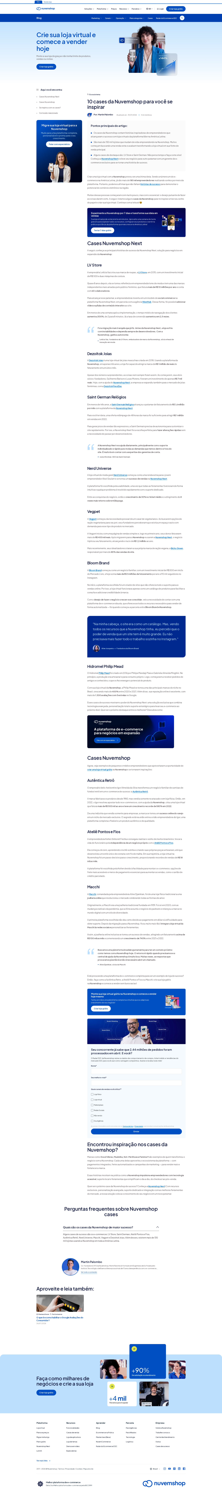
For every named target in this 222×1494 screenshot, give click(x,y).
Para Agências (131, 1428)
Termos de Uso (128, 1126)
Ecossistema (94, 94)
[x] (174, 1469)
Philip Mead (104, 673)
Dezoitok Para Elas (113, 386)
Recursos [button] (123, 9)
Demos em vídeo (73, 1446)
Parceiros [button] (135, 9)
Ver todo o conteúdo (89, 1272)
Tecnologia (130, 1437)
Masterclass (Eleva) (103, 1437)
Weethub (146, 301)
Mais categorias (136, 18)
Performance (57, 1314)
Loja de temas (71, 1442)
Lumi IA (39, 1451)
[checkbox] (136, 1108)
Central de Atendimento (165, 1437)
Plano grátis (41, 1442)
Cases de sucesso (163, 1446)
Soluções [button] (88, 9)
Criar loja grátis (176, 9)
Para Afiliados (131, 1432)
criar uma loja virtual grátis (99, 769)
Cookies (79, 1469)
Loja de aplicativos (73, 1437)
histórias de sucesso (150, 184)
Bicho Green (177, 548)
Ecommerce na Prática (105, 1432)
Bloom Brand (95, 570)
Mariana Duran (43, 1314)
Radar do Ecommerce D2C (166, 18)
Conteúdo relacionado (48, 113)
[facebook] (184, 1469)
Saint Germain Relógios (123, 404)
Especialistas (71, 1451)
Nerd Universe (120, 475)
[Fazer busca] (182, 18)
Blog (39, 17)
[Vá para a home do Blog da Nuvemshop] (45, 10)
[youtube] (169, 1469)
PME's (38, 2)
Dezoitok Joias (96, 360)
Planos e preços (43, 1432)
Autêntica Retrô (140, 791)
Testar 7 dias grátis (102, 230)
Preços (114, 9)
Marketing (95, 18)
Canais (108, 18)
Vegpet (92, 519)
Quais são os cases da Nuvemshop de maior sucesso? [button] (98, 1227)
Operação (120, 18)
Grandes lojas (48, 2)
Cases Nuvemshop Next (49, 96)
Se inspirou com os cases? (50, 107)
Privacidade (139, 1126)
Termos (61, 1469)
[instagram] (164, 1469)
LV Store (142, 272)
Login (161, 9)
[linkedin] (179, 1469)
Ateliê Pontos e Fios (163, 842)
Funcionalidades (72, 1428)
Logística (129, 1442)
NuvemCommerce (103, 1442)
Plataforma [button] (101, 9)
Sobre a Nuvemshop (163, 1428)
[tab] (111, 1227)
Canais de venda (72, 1432)
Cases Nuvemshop (47, 102)
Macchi (92, 894)
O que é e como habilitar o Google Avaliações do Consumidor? (59, 1319)
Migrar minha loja (43, 1437)
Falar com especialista (59, 144)
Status (158, 1442)
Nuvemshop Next (110, 158)
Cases (150, 18)
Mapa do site (88, 1469)
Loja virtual (41, 1428)
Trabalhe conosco (163, 1432)
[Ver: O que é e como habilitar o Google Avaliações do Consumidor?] (60, 1303)
